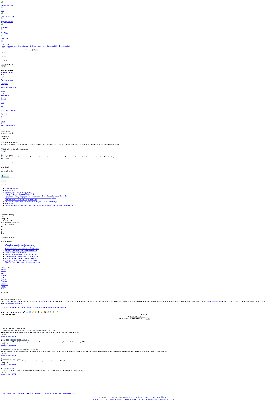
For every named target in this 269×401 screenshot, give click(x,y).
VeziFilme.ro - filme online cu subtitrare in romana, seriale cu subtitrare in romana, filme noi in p (37, 196)
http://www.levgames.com (46, 301)
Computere (4, 84)
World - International (8, 125)
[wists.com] (33, 312)
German (3, 283)
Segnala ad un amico (40, 307)
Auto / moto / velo (7, 80)
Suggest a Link (52, 46)
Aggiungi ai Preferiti (24, 307)
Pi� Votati (4, 33)
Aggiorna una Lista (7, 16)
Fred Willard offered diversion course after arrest (21, 260)
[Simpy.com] (36, 312)
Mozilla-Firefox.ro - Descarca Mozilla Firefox (20, 194)
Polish (3, 273)
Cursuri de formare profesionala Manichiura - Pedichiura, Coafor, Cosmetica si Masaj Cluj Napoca (126, 399)
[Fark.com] (51, 312)
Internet (3, 91)
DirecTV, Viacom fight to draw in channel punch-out (22, 262)
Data (233, 301)
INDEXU (134, 397)
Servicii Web (217, 301)
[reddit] (48, 312)
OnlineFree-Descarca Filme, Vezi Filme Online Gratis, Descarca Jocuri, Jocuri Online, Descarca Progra (39, 205)
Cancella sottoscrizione (20, 149)
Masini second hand (11, 188)
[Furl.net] (45, 312)
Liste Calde (4, 38)
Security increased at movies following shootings (21, 247)
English (3, 270)
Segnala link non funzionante (58, 307)
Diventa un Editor (65, 46)
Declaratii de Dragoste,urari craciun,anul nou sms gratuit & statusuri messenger (31, 202)
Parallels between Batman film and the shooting (21, 254)
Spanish (3, 271)
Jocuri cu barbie (10, 190)
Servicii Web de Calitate (168, 399)
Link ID (3, 301)
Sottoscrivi (6, 149)
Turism (3, 122)
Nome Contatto (249, 301)
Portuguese (4, 281)
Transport (4, 118)
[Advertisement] (39, 298)
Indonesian (4, 285)
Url (36, 301)
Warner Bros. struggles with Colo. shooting (19, 245)
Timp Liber (4, 114)
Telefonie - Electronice (8, 110)
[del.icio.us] (24, 312)
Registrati (33, 46)
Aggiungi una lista (7, 22)
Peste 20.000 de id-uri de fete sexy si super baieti (21, 200)
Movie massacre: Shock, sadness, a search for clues (22, 249)
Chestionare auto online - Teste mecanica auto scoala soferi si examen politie (30, 198)
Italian (3, 288)
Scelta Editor (5, 27)
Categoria (203, 301)
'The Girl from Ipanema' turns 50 (16, 252)
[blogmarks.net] (54, 312)
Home (3, 46)
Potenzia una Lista (7, 5)
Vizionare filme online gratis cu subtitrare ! (19, 192)
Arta (2, 76)
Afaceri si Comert (7, 72)
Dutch (3, 277)
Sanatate (3, 99)
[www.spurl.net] (30, 312)
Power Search (23, 46)
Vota (2, 11)
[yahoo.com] (57, 312)
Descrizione (59, 301)
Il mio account (11, 46)
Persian (3, 275)
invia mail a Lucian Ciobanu (13, 303)
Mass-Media (5, 95)
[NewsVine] (39, 312)
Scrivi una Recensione (8, 307)
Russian (3, 279)
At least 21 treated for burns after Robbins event (21, 251)
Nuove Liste (5, 44)
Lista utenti (41, 46)
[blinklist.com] (42, 312)
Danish (3, 287)
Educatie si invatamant (8, 87)
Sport (2, 103)
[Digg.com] (27, 312)
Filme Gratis (9, 203)
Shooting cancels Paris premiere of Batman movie (21, 256)
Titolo (11, 301)
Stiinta (3, 106)
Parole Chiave (227, 301)
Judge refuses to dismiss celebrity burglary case (20, 258)
